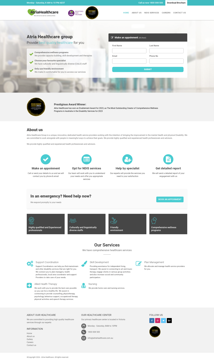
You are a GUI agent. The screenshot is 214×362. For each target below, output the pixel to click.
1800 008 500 (156, 2)
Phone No (153, 56)
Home (126, 13)
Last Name (154, 45)
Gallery (30, 339)
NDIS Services (151, 13)
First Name (117, 45)
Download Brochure (176, 2)
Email (114, 56)
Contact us (179, 13)
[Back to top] (207, 356)
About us (137, 13)
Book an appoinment (169, 199)
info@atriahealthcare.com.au (100, 338)
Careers (166, 13)
